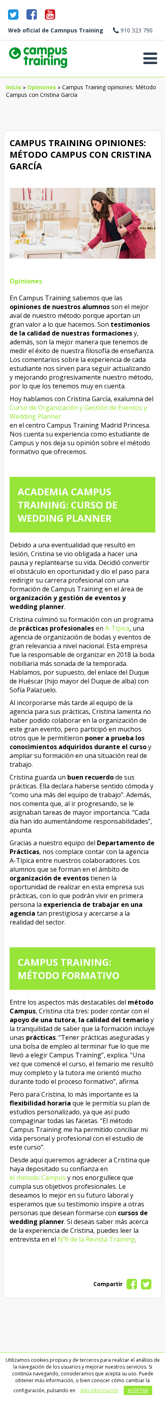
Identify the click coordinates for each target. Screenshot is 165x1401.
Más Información (99, 1390)
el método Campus (38, 1177)
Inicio (13, 87)
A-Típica (117, 628)
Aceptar (138, 1390)
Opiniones (41, 87)
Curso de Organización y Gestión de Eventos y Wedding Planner (78, 412)
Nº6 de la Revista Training (96, 1239)
